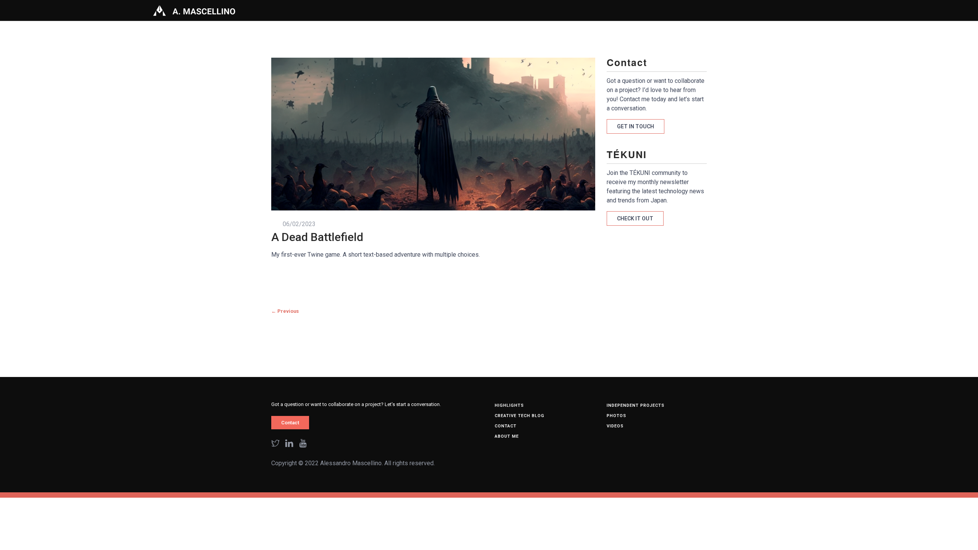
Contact (290, 422)
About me (507, 436)
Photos (616, 415)
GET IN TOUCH (635, 126)
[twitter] (275, 444)
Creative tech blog (519, 415)
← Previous (285, 311)
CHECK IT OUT (635, 218)
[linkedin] (289, 444)
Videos (615, 426)
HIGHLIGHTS (509, 405)
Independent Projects (635, 405)
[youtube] (303, 444)
